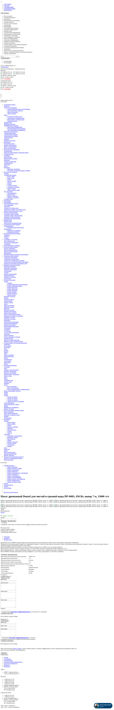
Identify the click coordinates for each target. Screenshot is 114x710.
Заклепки (10, 428)
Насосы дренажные (9, 248)
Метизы (6, 421)
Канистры (7, 449)
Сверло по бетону (12, 397)
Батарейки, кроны (12, 437)
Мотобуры (7, 167)
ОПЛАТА (7, 5)
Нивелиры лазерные (10, 266)
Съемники (7, 334)
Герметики (7, 344)
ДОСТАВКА (7, 4)
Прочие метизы (11, 430)
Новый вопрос (4, 620)
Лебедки (6, 236)
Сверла (6, 395)
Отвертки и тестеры (9, 319)
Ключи (6, 281)
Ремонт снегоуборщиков (14, 477)
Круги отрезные (12, 386)
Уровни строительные (10, 274)
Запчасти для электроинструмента (14, 457)
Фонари (9, 446)
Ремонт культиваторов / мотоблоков (17, 473)
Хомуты (9, 433)
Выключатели (11, 439)
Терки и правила (9, 335)
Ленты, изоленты (9, 355)
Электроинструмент (10, 104)
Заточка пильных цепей (14, 482)
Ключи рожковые (12, 290)
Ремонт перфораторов (13, 480)
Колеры (6, 350)
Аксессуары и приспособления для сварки (16, 262)
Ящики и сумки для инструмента (13, 341)
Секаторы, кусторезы (13, 187)
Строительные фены (10, 133)
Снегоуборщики (8, 205)
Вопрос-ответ (8, 539)
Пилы (5, 115)
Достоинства (4, 582)
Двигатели (7, 164)
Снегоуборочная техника (11, 203)
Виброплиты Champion (14, 230)
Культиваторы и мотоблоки (12, 149)
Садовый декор (8, 199)
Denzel (2, 512)
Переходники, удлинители (11, 374)
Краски (6, 352)
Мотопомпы (7, 253)
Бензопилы (7, 142)
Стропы (6, 238)
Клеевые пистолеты (9, 140)
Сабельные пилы (12, 121)
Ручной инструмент (9, 280)
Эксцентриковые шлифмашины (16, 130)
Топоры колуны (8, 338)
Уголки (9, 431)
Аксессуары (7, 278)
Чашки (6, 406)
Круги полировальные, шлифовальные (18, 389)
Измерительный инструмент (12, 265)
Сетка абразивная (9, 403)
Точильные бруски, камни (11, 404)
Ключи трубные (11, 292)
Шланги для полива (13, 197)
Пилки (6, 392)
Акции (6, 483)
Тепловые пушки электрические (13, 215)
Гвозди (9, 425)
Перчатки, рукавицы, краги (12, 415)
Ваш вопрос (4, 629)
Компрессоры (8, 220)
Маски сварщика (9, 412)
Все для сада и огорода (10, 172)
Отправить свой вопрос (7, 640)
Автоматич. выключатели (14, 436)
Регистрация (7, 62)
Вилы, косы (10, 178)
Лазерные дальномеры (10, 269)
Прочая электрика (12, 442)
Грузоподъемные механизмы (12, 233)
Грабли (9, 179)
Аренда (6, 486)
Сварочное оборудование (11, 256)
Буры (5, 377)
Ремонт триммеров (12, 474)
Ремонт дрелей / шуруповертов (16, 479)
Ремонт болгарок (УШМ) (14, 468)
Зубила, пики (8, 382)
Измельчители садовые (10, 158)
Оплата (6, 657)
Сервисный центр (9, 465)
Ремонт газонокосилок (13, 476)
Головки (9, 283)
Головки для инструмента (11, 370)
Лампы (9, 440)
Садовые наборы (12, 185)
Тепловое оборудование (11, 212)
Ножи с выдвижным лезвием (12, 314)
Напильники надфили (10, 313)
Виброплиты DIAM (13, 232)
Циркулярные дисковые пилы (15, 119)
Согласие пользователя (10, 663)
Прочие (6, 416)
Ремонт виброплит (12, 471)
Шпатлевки (7, 362)
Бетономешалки (8, 226)
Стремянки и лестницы (10, 239)
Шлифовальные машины (11, 125)
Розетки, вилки (11, 443)
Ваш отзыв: (4, 600)
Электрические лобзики (11, 134)
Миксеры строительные (11, 131)
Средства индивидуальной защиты (14, 410)
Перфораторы (8, 122)
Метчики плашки (9, 307)
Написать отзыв (5, 578)
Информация (4, 654)
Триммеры (7, 155)
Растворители (8, 359)
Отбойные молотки (9, 124)
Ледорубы (7, 206)
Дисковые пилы (8, 380)
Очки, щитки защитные (11, 413)
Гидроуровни (8, 271)
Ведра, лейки (11, 176)
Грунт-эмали (7, 346)
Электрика (7, 434)
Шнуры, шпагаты (9, 455)
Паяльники (7, 320)
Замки (6, 451)
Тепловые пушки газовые (11, 214)
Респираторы (8, 418)
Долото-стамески (9, 299)
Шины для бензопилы (10, 146)
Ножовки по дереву (9, 317)
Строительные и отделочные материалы (15, 343)
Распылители (11, 194)
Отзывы (7, 538)
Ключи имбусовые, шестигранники (17, 284)
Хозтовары (7, 419)
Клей (5, 349)
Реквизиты (7, 666)
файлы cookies (17, 648)
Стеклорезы (7, 328)
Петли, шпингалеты (9, 452)
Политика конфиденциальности (13, 662)
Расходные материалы (10, 365)
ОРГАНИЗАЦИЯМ (9, 8)
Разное (6, 358)
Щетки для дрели (9, 409)
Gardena (6, 173)
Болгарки (6, 106)
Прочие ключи (11, 295)
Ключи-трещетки (12, 293)
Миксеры (6, 308)
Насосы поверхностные (11, 251)
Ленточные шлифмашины (14, 127)
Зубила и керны (8, 302)
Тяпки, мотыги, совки (13, 190)
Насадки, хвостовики (10, 373)
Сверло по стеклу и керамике (15, 401)
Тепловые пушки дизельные (12, 217)
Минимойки (7, 202)
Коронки (6, 383)
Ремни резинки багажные (11, 326)
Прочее (9, 184)
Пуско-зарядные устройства (12, 245)
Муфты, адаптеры (12, 196)
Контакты (7, 665)
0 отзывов (4, 522)
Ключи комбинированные (14, 286)
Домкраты (7, 235)
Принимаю (4, 653)
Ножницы (7, 160)
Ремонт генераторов (13, 470)
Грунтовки (7, 347)
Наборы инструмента (10, 311)
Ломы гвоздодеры (9, 305)
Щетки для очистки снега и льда (13, 211)
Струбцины (7, 331)
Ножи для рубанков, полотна (12, 391)
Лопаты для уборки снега (11, 208)
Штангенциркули (9, 275)
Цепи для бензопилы (10, 148)
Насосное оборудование (11, 247)
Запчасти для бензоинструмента (13, 458)
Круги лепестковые (12, 388)
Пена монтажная (9, 356)
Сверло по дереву (12, 398)
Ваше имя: (4, 579)
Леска (5, 166)
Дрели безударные (12, 112)
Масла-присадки (8, 460)
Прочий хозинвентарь (10, 454)
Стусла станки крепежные (11, 332)
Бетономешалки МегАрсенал (15, 227)
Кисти (6, 304)
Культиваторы (8, 151)
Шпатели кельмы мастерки (11, 340)
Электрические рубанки (11, 136)
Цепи (5, 448)
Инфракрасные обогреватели (12, 218)
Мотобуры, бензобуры (13, 169)
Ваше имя (3, 622)
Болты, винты (11, 422)
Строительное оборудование (12, 224)
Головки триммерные (10, 161)
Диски (6, 379)
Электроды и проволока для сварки (14, 260)
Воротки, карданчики (10, 371)
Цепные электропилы (10, 145)
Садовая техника (9, 154)
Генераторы (7, 200)
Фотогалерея (7, 488)
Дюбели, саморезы (12, 427)
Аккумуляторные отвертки (15, 110)
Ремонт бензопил (12, 467)
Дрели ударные (11, 113)
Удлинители (10, 445)
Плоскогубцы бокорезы (10, 323)
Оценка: (3, 608)
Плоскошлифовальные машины (16, 128)
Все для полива (8, 191)
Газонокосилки (8, 163)
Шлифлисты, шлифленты (11, 407)
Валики (6, 298)
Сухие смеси (7, 361)
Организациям (8, 660)
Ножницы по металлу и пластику (13, 316)
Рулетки (6, 272)
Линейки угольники (10, 277)
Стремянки (7, 244)
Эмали (6, 364)
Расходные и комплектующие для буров (18, 170)
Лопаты (9, 182)
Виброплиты (7, 229)
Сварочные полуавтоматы (11, 259)
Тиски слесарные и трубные (12, 337)
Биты (5, 368)
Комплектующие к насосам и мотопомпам (16, 254)
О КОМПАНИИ (8, 7)
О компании (7, 659)
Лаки (5, 353)
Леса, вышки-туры (9, 241)
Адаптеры (7, 367)
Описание (7, 536)
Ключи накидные (12, 287)
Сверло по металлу (12, 400)
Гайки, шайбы (11, 424)
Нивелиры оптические (10, 268)
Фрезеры (6, 139)
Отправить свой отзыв (7, 613)
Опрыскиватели (12, 193)
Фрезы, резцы (8, 376)
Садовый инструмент (10, 175)
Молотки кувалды (9, 310)
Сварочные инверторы (10, 257)
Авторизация (8, 61)
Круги (6, 385)
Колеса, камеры (11, 181)
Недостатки (4, 591)
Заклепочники (8, 301)
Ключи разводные (12, 289)
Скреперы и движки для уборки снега (15, 209)
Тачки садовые (11, 188)
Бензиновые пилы (9, 143)
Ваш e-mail (4, 625)
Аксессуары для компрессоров (12, 223)
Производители (8, 485)
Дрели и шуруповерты (10, 107)
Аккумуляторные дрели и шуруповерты (18, 109)
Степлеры (7, 329)
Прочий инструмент (10, 325)
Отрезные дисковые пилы (14, 116)
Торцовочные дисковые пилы (15, 118)
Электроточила (8, 137)
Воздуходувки (8, 157)
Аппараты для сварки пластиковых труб (15, 263)
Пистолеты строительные (11, 322)
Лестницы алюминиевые (11, 242)
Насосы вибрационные (10, 250)
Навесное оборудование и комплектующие (16, 152)
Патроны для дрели (9, 296)
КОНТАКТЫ (8, 10)
